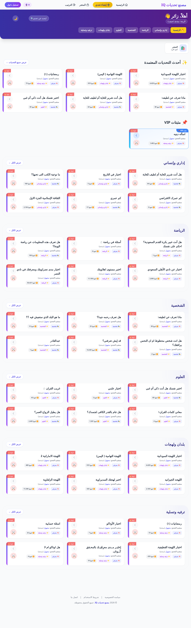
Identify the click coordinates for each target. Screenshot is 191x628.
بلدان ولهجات (104, 30)
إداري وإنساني (161, 30)
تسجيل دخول (13, 4)
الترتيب (68, 4)
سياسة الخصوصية (112, 597)
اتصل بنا (74, 597)
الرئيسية (120, 4)
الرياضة (145, 30)
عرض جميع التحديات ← (16, 62)
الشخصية (132, 30)
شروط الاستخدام (91, 597)
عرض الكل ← (15, 162)
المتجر (82, 4)
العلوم (118, 30)
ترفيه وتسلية (86, 30)
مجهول (171, 78)
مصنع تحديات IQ (173, 4)
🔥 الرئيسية (178, 30)
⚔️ (136, 82)
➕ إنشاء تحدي (102, 4)
